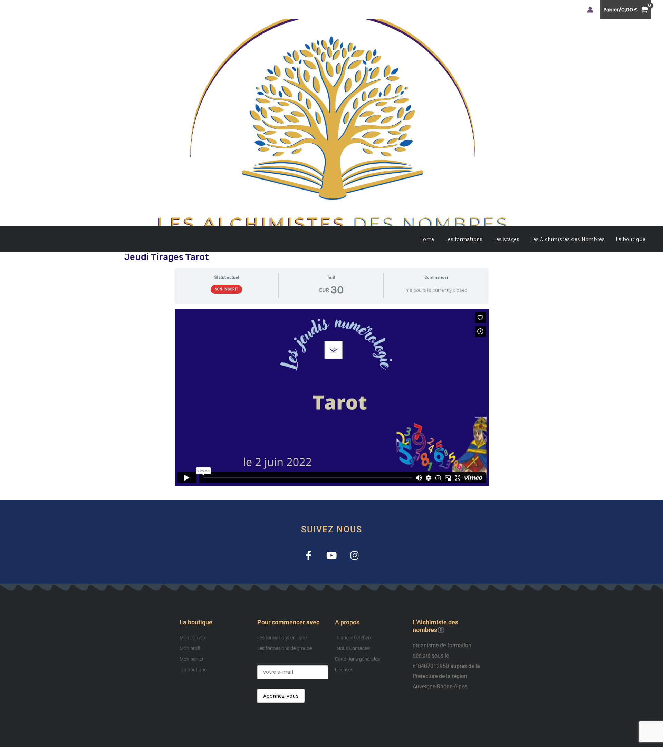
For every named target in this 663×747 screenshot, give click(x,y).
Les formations (463, 239)
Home (426, 239)
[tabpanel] (331, 397)
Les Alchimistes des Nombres (567, 239)
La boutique (630, 239)
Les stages (506, 239)
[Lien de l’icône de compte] (590, 10)
